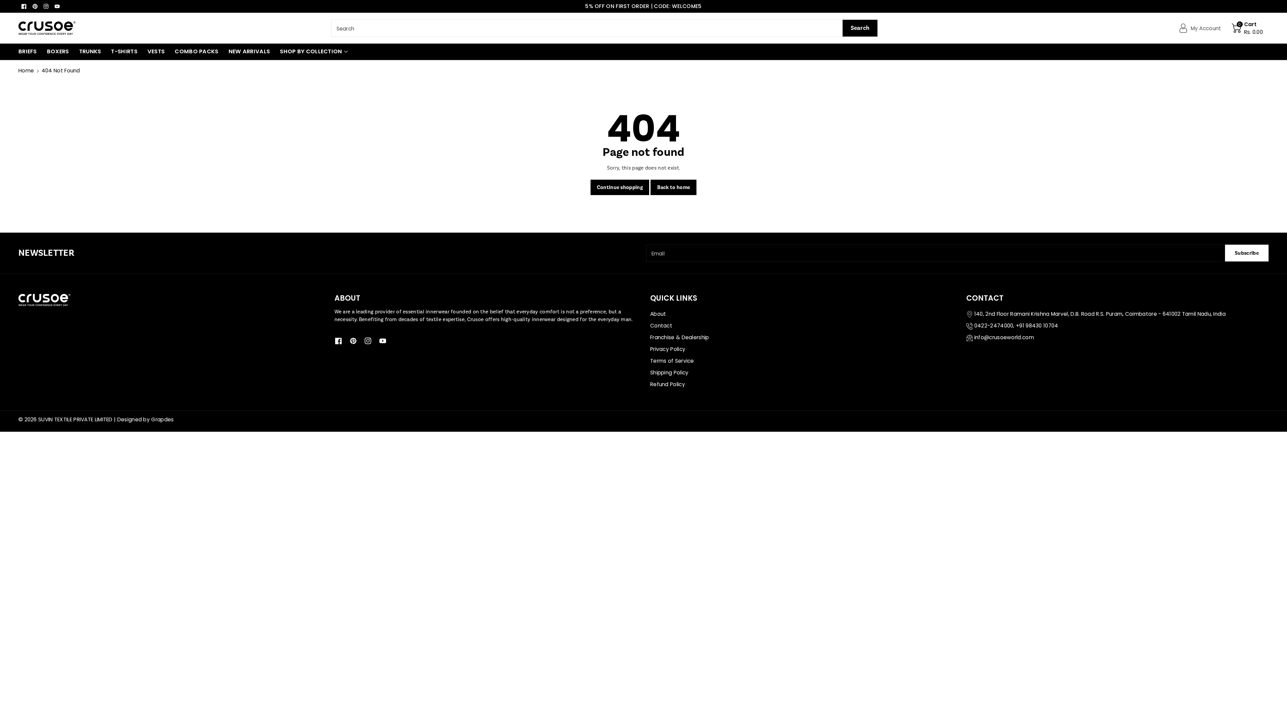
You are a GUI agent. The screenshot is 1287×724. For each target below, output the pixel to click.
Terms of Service (672, 360)
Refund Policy (667, 384)
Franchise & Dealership (679, 337)
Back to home (673, 187)
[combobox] (604, 28)
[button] (1247, 28)
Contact (661, 325)
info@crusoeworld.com (1004, 337)
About (658, 313)
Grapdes (162, 419)
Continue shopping (620, 187)
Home (26, 70)
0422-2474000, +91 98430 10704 (1016, 325)
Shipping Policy (669, 372)
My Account (1206, 28)
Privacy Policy (667, 349)
